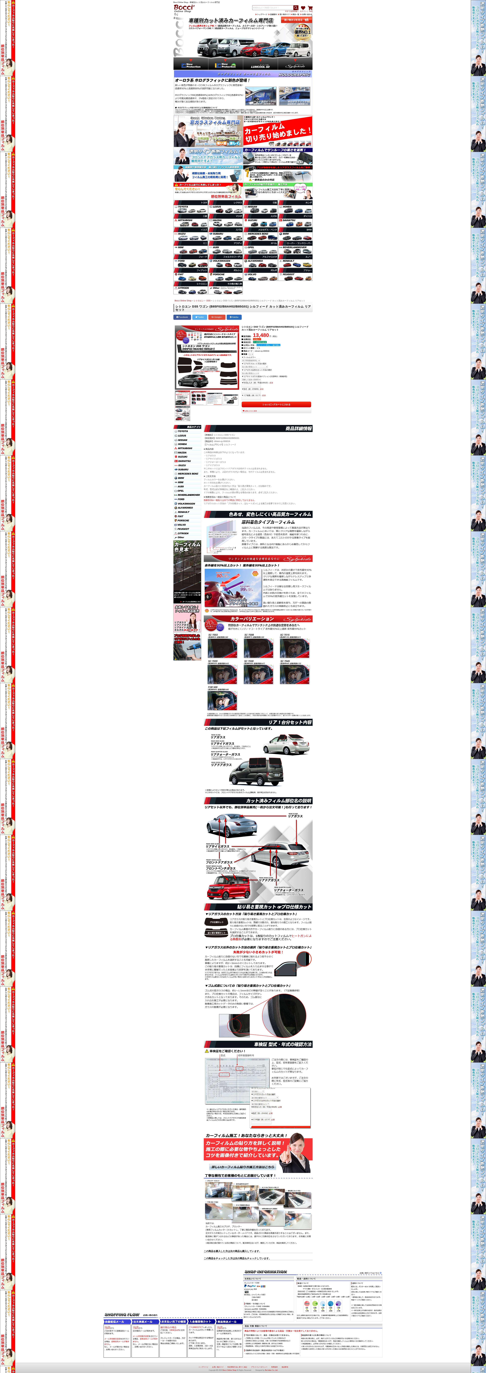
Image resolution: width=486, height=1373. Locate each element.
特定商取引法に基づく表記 (237, 1367)
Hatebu (234, 317)
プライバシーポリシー (259, 1367)
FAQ (311, 11)
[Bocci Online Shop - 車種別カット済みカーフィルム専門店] (186, 6)
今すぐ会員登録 (291, 11)
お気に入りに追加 (250, 411)
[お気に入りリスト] (303, 8)
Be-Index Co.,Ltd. (271, 1370)
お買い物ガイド (218, 1367)
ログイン (303, 11)
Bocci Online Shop (229, 1370)
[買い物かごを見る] (310, 8)
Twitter (200, 317)
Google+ (218, 317)
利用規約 (274, 1367)
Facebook (183, 317)
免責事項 (285, 1367)
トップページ (203, 1367)
